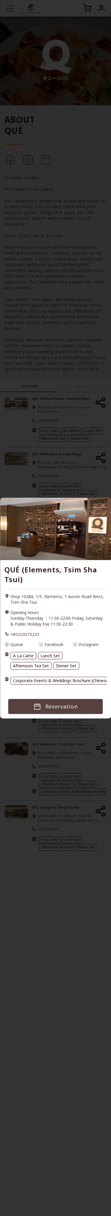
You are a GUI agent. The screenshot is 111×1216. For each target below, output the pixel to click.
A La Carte (23, 655)
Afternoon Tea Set (31, 666)
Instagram (88, 644)
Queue (16, 644)
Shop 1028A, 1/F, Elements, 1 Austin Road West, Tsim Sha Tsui (57, 599)
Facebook (53, 644)
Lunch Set (50, 655)
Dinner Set (66, 666)
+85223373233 (24, 634)
